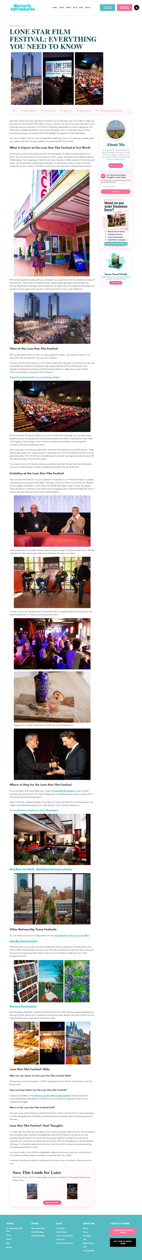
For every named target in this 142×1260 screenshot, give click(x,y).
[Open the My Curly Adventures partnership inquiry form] (115, 223)
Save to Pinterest (52, 1202)
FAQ (84, 1247)
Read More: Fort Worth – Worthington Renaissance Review (41, 869)
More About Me (115, 165)
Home (54, 8)
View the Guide (116, 283)
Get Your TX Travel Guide (107, 7)
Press (85, 1232)
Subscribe (116, 191)
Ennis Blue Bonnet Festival (23, 941)
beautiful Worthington (64, 791)
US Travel (60, 1239)
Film (84, 1239)
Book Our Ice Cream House (124, 7)
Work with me (88, 1243)
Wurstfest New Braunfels (23, 1006)
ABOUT (9, 1247)
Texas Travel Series (64, 1236)
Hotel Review (61, 1232)
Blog (75, 8)
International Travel (64, 1243)
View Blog (60, 1228)
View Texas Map (38, 1228)
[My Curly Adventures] (26, 7)
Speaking (87, 1236)
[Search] (136, 7)
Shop (81, 8)
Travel (68, 8)
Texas (61, 8)
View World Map (38, 1236)
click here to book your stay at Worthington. (37, 810)
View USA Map (37, 1232)
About (88, 8)
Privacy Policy (88, 1250)
